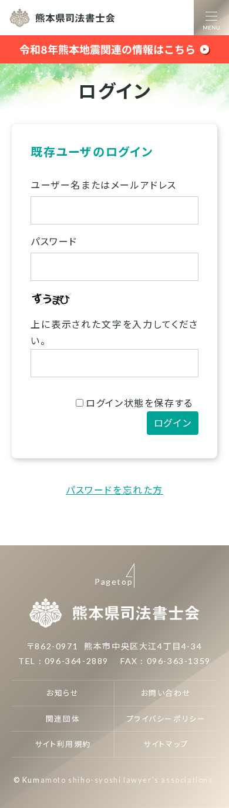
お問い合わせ (166, 693)
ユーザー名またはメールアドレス (104, 184)
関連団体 (63, 718)
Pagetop (114, 581)
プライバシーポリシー (166, 718)
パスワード (54, 241)
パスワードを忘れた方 (114, 489)
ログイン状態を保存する (139, 402)
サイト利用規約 (63, 744)
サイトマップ (165, 744)
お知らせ (62, 693)
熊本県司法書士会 (62, 17)
